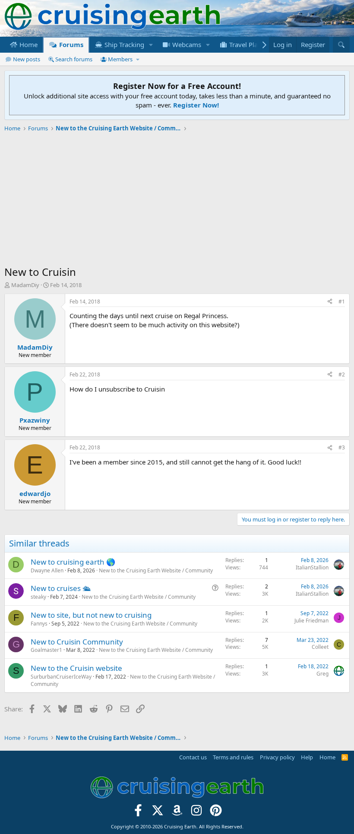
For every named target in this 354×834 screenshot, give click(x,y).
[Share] (329, 302)
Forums (70, 44)
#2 (341, 374)
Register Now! (196, 105)
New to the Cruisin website (76, 668)
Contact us (193, 757)
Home (28, 44)
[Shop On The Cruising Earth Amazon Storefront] (177, 813)
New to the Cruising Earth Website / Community (156, 570)
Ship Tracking (123, 44)
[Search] (341, 45)
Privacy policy (277, 757)
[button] (151, 45)
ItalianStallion (312, 567)
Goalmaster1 (46, 650)
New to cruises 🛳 (61, 588)
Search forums (73, 59)
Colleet (320, 647)
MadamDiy (25, 285)
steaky (38, 596)
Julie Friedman (311, 620)
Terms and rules (233, 757)
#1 (341, 301)
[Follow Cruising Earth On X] (158, 813)
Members (120, 59)
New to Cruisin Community (77, 642)
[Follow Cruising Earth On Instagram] (196, 813)
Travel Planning (251, 44)
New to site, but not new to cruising (91, 615)
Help (307, 757)
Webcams (186, 44)
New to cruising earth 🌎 (73, 562)
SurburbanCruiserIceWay (61, 676)
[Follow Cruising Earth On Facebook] (138, 813)
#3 (341, 447)
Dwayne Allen (47, 570)
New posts (26, 59)
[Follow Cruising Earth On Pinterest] (215, 813)
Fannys (39, 623)
